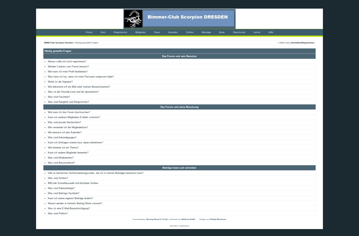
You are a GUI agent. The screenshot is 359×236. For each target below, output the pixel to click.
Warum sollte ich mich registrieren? (67, 61)
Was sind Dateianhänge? (61, 188)
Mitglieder (140, 32)
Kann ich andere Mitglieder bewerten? (68, 152)
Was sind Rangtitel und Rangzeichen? (68, 102)
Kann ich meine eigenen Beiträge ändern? (70, 198)
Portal (89, 32)
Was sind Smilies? (58, 178)
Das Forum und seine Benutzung (179, 107)
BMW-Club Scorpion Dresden (58, 43)
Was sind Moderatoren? (60, 157)
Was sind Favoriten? (59, 96)
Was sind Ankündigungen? (62, 137)
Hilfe (271, 32)
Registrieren (120, 32)
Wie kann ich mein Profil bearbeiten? (68, 71)
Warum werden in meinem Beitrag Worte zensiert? (75, 203)
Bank (222, 32)
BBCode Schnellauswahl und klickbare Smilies (73, 183)
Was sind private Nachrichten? (64, 122)
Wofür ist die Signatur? (60, 81)
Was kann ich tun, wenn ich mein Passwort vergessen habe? (81, 76)
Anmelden (296, 43)
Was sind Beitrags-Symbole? (63, 193)
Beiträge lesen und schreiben (179, 167)
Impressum (184, 226)
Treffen (190, 32)
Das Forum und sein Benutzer (179, 56)
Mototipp (206, 32)
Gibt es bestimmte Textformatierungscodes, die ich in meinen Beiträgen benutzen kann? (95, 173)
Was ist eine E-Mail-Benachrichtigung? (69, 208)
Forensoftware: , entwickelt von (164, 219)
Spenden (174, 226)
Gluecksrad (239, 32)
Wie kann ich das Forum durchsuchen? (69, 112)
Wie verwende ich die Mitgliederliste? (68, 127)
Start (103, 32)
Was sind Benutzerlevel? (61, 162)
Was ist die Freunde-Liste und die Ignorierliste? (73, 91)
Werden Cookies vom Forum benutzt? (68, 66)
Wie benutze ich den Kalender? (65, 132)
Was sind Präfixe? (58, 213)
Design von (213, 219)
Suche (257, 32)
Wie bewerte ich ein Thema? (63, 147)
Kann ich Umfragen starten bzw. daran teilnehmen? (75, 142)
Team (157, 32)
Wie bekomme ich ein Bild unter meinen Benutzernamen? (79, 86)
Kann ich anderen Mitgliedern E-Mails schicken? (74, 117)
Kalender (173, 32)
